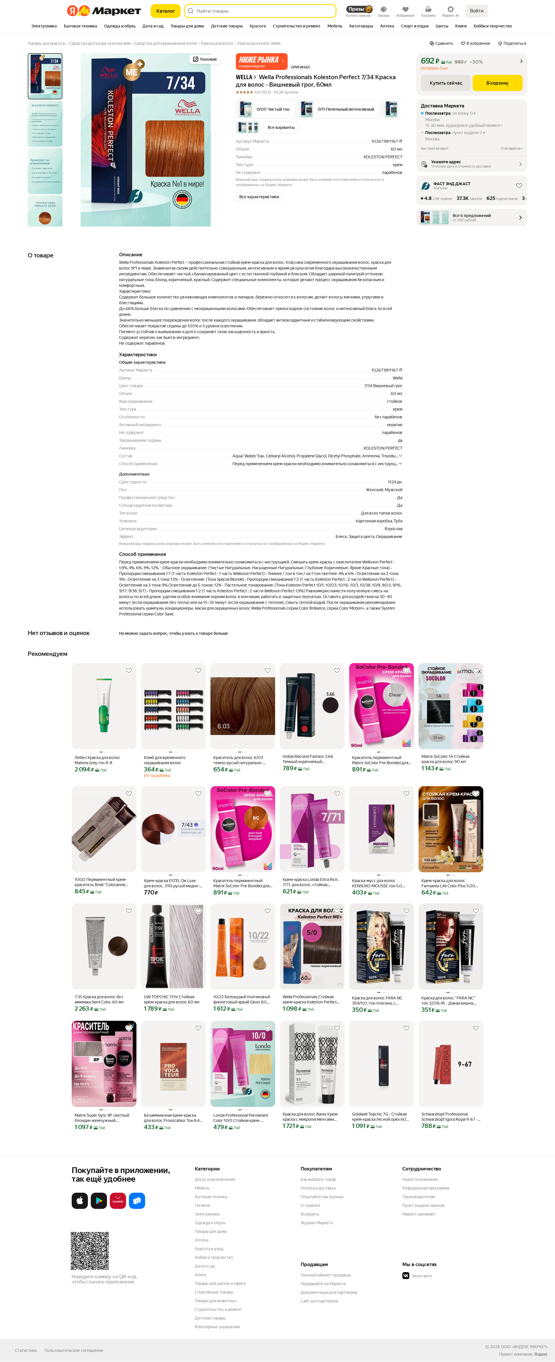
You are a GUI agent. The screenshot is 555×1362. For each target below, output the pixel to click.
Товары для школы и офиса (220, 1283)
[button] (262, 61)
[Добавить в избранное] (129, 671)
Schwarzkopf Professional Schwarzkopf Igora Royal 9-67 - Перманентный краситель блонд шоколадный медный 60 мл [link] (450, 1117)
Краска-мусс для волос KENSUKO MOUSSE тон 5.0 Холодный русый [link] (377, 883)
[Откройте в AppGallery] (118, 1208)
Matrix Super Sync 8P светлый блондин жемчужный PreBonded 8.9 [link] (102, 1118)
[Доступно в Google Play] (99, 1208)
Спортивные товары (214, 1292)
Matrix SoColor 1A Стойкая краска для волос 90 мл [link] (445, 759)
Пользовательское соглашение (74, 1350)
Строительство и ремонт (218, 1309)
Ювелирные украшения (217, 1326)
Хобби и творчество (214, 1257)
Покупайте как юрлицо (322, 1196)
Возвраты (310, 1214)
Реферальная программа (425, 1188)
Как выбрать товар (318, 1179)
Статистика (25, 1350)
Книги (200, 1274)
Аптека (201, 1240)
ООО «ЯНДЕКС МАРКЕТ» (524, 1346)
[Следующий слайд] (213, 140)
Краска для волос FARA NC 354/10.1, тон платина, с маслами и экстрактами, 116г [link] (379, 1001)
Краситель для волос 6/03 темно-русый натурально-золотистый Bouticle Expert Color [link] (238, 760)
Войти (477, 11)
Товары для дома (211, 1231)
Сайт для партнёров (319, 1301)
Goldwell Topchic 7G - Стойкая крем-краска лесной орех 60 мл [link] (379, 1117)
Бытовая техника (211, 1196)
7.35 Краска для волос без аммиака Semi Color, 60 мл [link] (99, 999)
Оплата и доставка (318, 1188)
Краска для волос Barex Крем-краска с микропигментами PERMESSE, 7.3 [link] (311, 1117)
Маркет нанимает (419, 1214)
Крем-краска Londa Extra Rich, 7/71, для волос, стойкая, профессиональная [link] (310, 882)
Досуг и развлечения (215, 1179)
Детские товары (210, 1318)
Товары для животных (215, 1300)
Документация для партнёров (329, 1292)
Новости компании (420, 1179)
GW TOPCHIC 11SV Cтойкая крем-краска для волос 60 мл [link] (171, 999)
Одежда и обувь (210, 1222)
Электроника (207, 1214)
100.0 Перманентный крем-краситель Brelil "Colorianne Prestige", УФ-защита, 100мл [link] (101, 882)
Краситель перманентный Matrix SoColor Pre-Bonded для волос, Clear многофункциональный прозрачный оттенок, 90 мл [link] (380, 760)
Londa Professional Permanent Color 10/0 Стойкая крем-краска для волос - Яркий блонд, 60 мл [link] (240, 1118)
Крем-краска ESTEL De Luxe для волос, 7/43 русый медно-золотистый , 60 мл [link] (171, 883)
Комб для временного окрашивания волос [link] (165, 760)
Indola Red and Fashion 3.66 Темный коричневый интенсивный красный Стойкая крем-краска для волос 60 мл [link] (312, 759)
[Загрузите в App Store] (80, 1208)
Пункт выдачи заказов (423, 1205)
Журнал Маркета (317, 1222)
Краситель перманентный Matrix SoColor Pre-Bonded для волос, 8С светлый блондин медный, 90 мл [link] (241, 883)
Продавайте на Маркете (323, 1283)
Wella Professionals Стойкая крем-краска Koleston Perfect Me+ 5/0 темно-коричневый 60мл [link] (310, 999)
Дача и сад (205, 1266)
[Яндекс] (541, 1354)
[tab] (44, 27)
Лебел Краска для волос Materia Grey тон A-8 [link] (97, 760)
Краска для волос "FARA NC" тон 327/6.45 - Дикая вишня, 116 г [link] (448, 1001)
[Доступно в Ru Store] (137, 1208)
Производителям (418, 1196)
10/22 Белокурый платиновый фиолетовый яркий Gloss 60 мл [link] (241, 999)
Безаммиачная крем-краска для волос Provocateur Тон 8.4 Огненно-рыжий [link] (171, 1118)
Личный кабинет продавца (326, 1275)
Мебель (202, 1188)
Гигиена (202, 1205)
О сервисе (310, 1205)
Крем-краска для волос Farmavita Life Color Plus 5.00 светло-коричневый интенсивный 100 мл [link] (448, 883)
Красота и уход (209, 1248)
